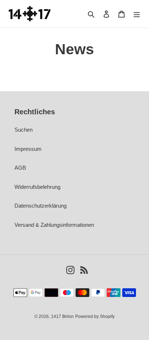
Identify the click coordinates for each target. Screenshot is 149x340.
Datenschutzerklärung (40, 206)
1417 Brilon (62, 316)
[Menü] (136, 14)
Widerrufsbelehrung (37, 187)
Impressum (28, 149)
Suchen (23, 130)
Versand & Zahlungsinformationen (54, 225)
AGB (20, 168)
